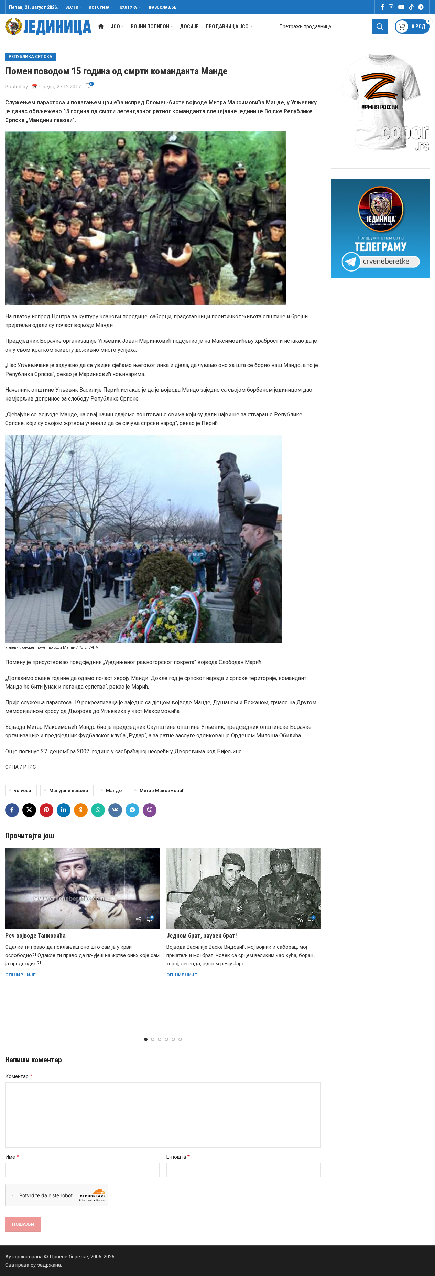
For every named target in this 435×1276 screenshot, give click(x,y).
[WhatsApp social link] (98, 810)
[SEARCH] (380, 26)
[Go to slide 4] (166, 1039)
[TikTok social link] (411, 7)
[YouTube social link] (401, 7)
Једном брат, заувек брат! (201, 935)
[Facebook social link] (382, 7)
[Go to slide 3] (159, 1039)
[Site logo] (48, 26)
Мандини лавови (68, 790)
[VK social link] (115, 810)
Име (12, 1156)
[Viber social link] (149, 810)
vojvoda (22, 790)
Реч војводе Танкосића (35, 935)
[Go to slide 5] (173, 1039)
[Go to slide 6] (180, 1039)
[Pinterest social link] (46, 810)
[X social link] (29, 810)
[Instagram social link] (391, 7)
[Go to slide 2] (152, 1039)
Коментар (18, 1076)
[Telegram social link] (421, 7)
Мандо (114, 790)
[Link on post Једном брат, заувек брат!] (243, 888)
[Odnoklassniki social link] (81, 810)
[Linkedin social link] (63, 810)
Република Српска (30, 56)
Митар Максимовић (162, 790)
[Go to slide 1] (146, 1039)
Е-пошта (178, 1156)
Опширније (20, 974)
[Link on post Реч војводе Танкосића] (82, 888)
